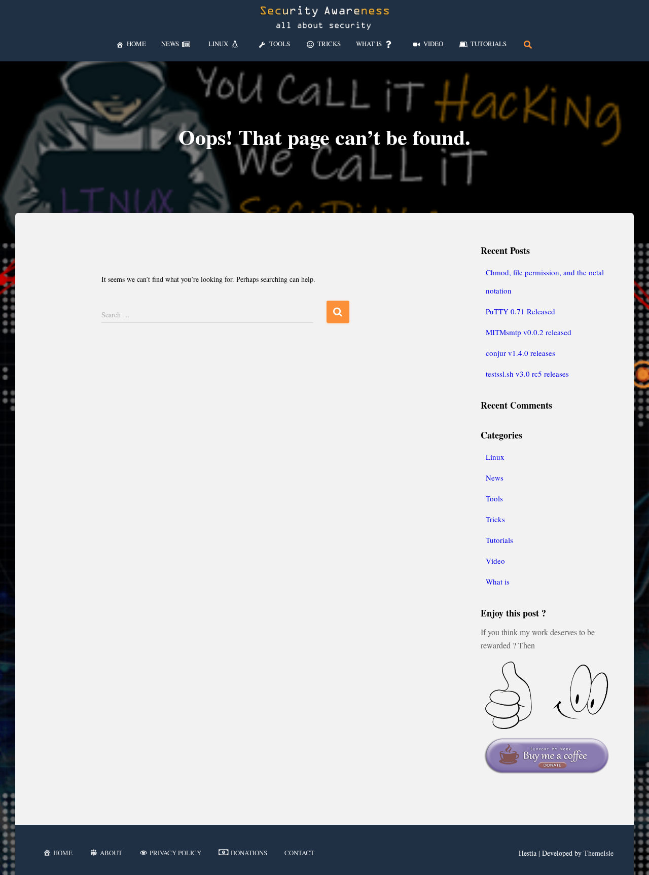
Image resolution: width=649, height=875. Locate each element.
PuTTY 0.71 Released (520, 311)
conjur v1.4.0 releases (520, 353)
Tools (494, 498)
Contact (299, 852)
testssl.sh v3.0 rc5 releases (527, 374)
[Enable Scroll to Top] (629, 854)
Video (495, 561)
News (494, 477)
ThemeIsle (599, 853)
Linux (495, 457)
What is (498, 581)
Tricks (495, 519)
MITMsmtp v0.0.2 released (528, 332)
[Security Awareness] (324, 17)
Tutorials (499, 540)
